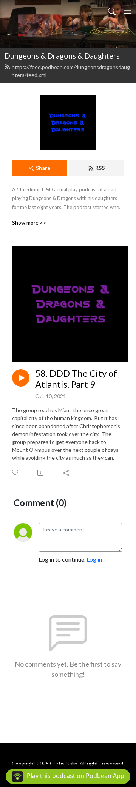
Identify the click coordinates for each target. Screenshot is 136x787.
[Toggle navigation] (127, 10)
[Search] (112, 10)
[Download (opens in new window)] (41, 472)
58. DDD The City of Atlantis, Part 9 (76, 379)
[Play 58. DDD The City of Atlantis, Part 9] (20, 378)
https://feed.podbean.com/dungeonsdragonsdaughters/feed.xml (71, 71)
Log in (94, 559)
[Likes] (15, 472)
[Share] (66, 472)
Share (43, 168)
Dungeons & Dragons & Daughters (62, 55)
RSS (100, 168)
